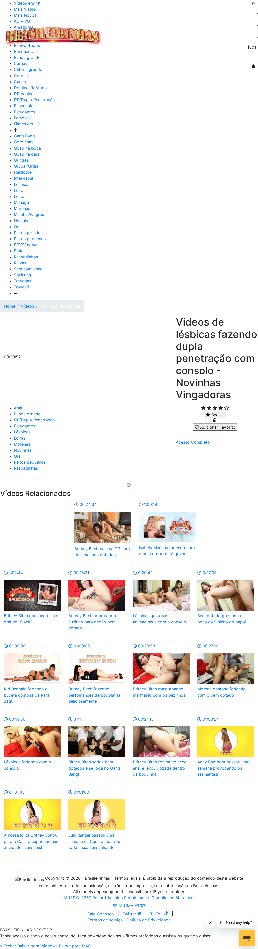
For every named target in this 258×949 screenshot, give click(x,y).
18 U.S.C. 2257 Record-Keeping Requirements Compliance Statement (129, 897)
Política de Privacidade (149, 919)
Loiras (19, 190)
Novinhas (22, 220)
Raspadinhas (26, 256)
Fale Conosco (101, 913)
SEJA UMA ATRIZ (129, 905)
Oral (18, 226)
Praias (19, 250)
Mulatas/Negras (29, 214)
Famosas (22, 117)
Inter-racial (24, 178)
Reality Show (204, 36)
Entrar (244, 33)
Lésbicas (22, 184)
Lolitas (20, 196)
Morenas (22, 208)
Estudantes (24, 111)
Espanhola (24, 105)
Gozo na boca (27, 148)
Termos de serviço (105, 919)
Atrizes (131, 33)
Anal (18, 407)
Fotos (188, 33)
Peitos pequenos (30, 238)
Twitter (130, 913)
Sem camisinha (28, 268)
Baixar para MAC (75, 945)
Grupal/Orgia (26, 166)
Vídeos (148, 33)
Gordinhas (23, 141)
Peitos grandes (28, 232)
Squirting (22, 274)
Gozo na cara (27, 154)
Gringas (21, 160)
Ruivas (20, 262)
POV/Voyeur (25, 244)
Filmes (114, 33)
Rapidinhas (169, 33)
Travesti (21, 286)
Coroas (21, 75)
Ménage (21, 202)
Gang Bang (24, 135)
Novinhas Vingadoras (60, 306)
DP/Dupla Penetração (34, 99)
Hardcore (23, 172)
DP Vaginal (24, 93)
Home (9, 306)
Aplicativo (224, 33)
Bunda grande (27, 413)
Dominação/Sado (30, 87)
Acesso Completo (193, 442)
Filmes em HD (27, 123)
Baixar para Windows (37, 945)
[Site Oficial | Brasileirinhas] (53, 36)
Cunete (20, 81)
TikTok (157, 913)
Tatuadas (22, 280)
